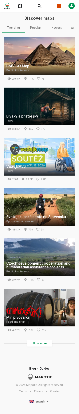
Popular (35, 27)
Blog (32, 368)
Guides (45, 368)
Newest (56, 27)
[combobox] (39, 401)
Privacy (38, 391)
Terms (23, 391)
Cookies (55, 391)
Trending (13, 27)
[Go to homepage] (7, 6)
